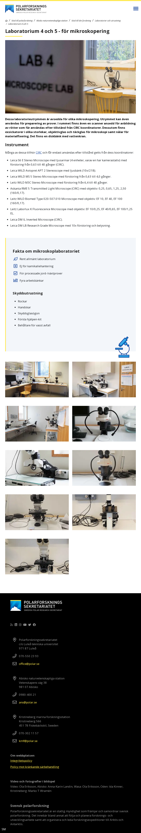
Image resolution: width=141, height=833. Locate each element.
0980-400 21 (27, 695)
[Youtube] (24, 625)
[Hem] (6, 20)
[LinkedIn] (16, 625)
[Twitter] (29, 625)
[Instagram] (20, 625)
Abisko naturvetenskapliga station (52, 20)
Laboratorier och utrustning (108, 20)
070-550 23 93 (29, 656)
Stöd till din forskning (81, 20)
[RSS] (11, 625)
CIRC (39, 152)
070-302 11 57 (29, 733)
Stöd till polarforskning (22, 20)
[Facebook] (34, 625)
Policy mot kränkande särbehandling (34, 767)
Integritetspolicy (21, 761)
